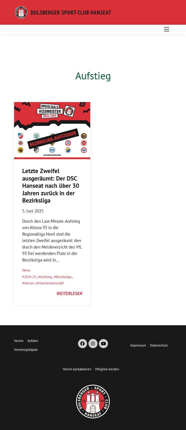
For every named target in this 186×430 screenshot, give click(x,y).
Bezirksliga (63, 277)
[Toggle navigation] (166, 29)
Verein (18, 341)
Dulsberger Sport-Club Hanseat (71, 12)
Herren (29, 283)
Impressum (138, 345)
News (26, 270)
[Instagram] (93, 343)
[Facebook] (82, 343)
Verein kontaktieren (77, 369)
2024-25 (30, 277)
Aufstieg (46, 277)
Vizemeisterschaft (51, 283)
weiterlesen (69, 293)
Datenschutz (159, 345)
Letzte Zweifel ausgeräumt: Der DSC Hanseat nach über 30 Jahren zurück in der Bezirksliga (50, 185)
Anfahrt (32, 341)
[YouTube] (103, 343)
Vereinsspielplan (26, 349)
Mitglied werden (107, 369)
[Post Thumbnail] (52, 130)
